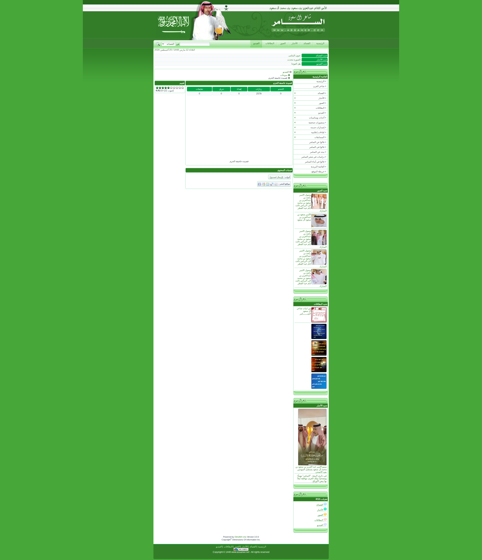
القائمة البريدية (317, 166)
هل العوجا (295, 64)
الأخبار (320, 510)
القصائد (320, 505)
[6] (171, 87)
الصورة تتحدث (293, 59)
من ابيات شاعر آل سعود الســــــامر (304, 311)
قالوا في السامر (316, 147)
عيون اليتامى (294, 55)
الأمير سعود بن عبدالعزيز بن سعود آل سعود (304, 217)
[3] (162, 87)
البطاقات (319, 520)
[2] (160, 87)
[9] (179, 87)
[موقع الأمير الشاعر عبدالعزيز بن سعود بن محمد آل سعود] (298, 39)
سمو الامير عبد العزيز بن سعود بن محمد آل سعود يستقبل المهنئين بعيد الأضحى (311, 469)
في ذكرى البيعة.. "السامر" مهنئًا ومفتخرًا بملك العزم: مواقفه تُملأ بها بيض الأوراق (312, 478)
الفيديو (320, 525)
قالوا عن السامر (316, 142)
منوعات (283, 75)
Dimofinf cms (240, 537)
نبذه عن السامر (317, 152)
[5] (168, 87)
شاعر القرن (318, 86)
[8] (176, 87)
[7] (174, 87)
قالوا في (314, 161)
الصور (321, 515)
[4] (165, 87)
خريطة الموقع (318, 171)
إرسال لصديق (276, 177)
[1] (157, 87)
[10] (182, 87)
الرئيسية (320, 81)
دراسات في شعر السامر (312, 157)
